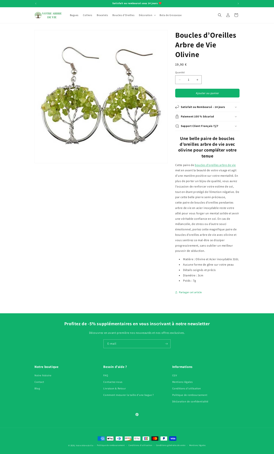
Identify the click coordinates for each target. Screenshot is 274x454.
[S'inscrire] (166, 343)
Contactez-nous (112, 382)
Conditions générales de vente (170, 445)
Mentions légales (182, 382)
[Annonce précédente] (36, 3)
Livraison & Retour (114, 388)
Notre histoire (42, 375)
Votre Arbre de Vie (84, 445)
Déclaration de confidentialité (190, 401)
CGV (174, 375)
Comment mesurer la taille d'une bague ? (128, 395)
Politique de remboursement (189, 395)
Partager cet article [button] (190, 292)
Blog (37, 388)
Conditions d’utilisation (186, 388)
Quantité (180, 72)
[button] (147, 15)
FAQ (105, 375)
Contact (39, 382)
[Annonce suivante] (238, 3)
